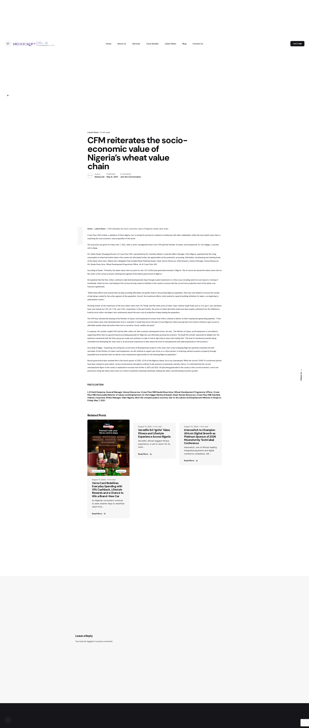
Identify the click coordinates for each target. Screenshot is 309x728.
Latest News (93, 132)
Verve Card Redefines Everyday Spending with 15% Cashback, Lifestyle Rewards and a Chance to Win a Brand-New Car (107, 489)
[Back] (8, 95)
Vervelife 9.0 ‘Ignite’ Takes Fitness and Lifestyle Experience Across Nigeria (154, 433)
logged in (91, 641)
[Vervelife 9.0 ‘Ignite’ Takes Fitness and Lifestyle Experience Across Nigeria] (154, 421)
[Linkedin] (80, 238)
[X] (80, 233)
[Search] (8, 720)
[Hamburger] (8, 43)
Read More (97, 513)
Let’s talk (297, 43)
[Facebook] (80, 229)
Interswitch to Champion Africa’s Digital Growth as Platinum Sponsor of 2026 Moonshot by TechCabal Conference (200, 436)
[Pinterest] (80, 242)
